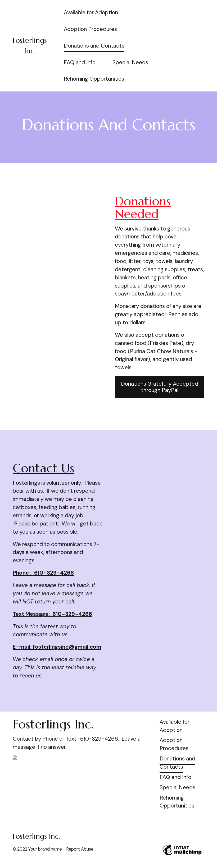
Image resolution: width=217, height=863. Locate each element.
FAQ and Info (80, 62)
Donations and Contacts (94, 45)
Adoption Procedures (90, 29)
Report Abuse (79, 849)
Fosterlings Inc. (36, 836)
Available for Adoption (91, 12)
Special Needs (130, 62)
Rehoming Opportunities (94, 78)
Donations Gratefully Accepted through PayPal (159, 387)
